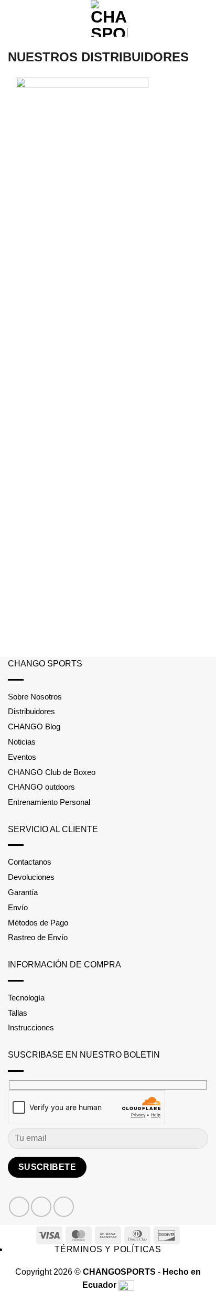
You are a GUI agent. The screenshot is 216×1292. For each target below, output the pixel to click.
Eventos (22, 756)
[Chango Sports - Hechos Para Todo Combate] (109, 18)
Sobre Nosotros (35, 696)
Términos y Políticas (108, 1249)
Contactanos (29, 861)
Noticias (22, 741)
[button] (14, 18)
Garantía (23, 892)
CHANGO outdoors (41, 786)
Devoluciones (31, 877)
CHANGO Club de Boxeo (51, 772)
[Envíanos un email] (63, 1207)
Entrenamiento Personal (49, 802)
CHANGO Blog (34, 726)
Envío (18, 907)
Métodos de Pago (38, 922)
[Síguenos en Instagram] (41, 1207)
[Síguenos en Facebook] (19, 1207)
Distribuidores (31, 711)
